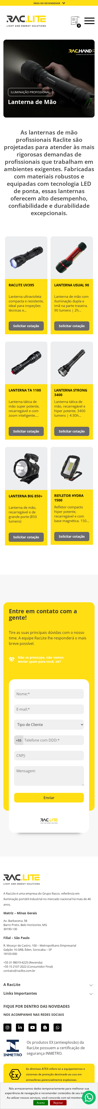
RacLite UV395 (21, 285)
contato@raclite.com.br (19, 971)
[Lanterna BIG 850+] (26, 468)
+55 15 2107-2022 (14, 966)
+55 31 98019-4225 (15, 962)
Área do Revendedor (47, 3)
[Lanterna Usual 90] (71, 257)
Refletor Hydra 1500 (68, 497)
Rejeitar (58, 1103)
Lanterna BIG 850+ (26, 496)
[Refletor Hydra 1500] (71, 467)
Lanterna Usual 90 (71, 285)
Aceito (41, 1103)
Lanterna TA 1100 (25, 390)
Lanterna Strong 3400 (70, 392)
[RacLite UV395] (26, 257)
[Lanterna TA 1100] (26, 362)
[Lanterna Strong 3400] (71, 362)
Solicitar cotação (26, 326)
